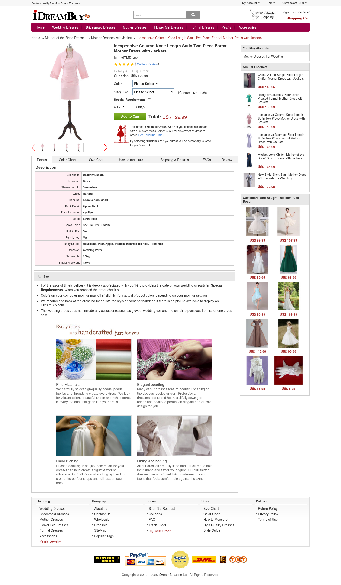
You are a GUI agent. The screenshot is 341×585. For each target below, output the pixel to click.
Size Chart (211, 508)
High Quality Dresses (218, 525)
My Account (249, 3)
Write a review (147, 64)
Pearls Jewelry (50, 541)
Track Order (157, 525)
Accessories (247, 27)
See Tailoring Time (150, 135)
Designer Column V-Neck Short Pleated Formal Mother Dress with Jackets (280, 98)
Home (40, 27)
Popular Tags (104, 535)
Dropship (100, 525)
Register (303, 12)
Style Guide (211, 530)
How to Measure (215, 519)
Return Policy (267, 508)
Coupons (155, 513)
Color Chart (211, 513)
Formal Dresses (202, 27)
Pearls (226, 27)
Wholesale (101, 519)
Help (270, 3)
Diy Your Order (159, 531)
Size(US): (121, 92)
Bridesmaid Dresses (100, 27)
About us (100, 508)
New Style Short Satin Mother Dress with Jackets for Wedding (282, 176)
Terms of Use (268, 519)
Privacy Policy (268, 513)
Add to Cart (130, 116)
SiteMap (100, 530)
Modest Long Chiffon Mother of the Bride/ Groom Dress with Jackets (281, 156)
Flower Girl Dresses (168, 27)
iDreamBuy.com (170, 574)
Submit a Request (162, 508)
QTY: (118, 106)
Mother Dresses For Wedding (263, 56)
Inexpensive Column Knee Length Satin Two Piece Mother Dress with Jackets (281, 118)
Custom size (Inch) (193, 92)
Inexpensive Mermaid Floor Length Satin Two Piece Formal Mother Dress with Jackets (281, 138)
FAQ (152, 519)
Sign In (287, 12)
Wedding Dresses (65, 27)
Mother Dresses (134, 27)
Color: (118, 83)
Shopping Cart (298, 18)
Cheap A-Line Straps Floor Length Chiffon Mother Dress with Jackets (281, 76)
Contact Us (102, 513)
